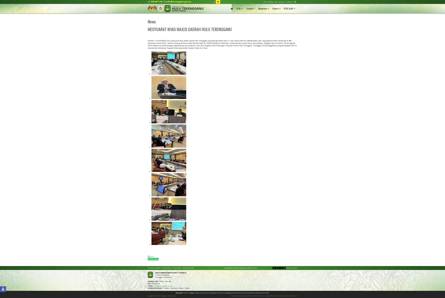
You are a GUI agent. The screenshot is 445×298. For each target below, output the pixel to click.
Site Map (270, 2)
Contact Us (289, 2)
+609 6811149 (156, 1)
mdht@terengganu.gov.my (178, 1)
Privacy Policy (176, 268)
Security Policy (166, 268)
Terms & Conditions (154, 268)
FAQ (265, 2)
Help (275, 2)
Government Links (188, 268)
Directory (282, 2)
